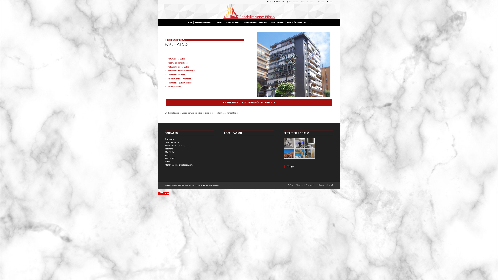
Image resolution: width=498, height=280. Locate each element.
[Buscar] (310, 22)
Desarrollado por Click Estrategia (207, 185)
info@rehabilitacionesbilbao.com (179, 164)
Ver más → (292, 166)
